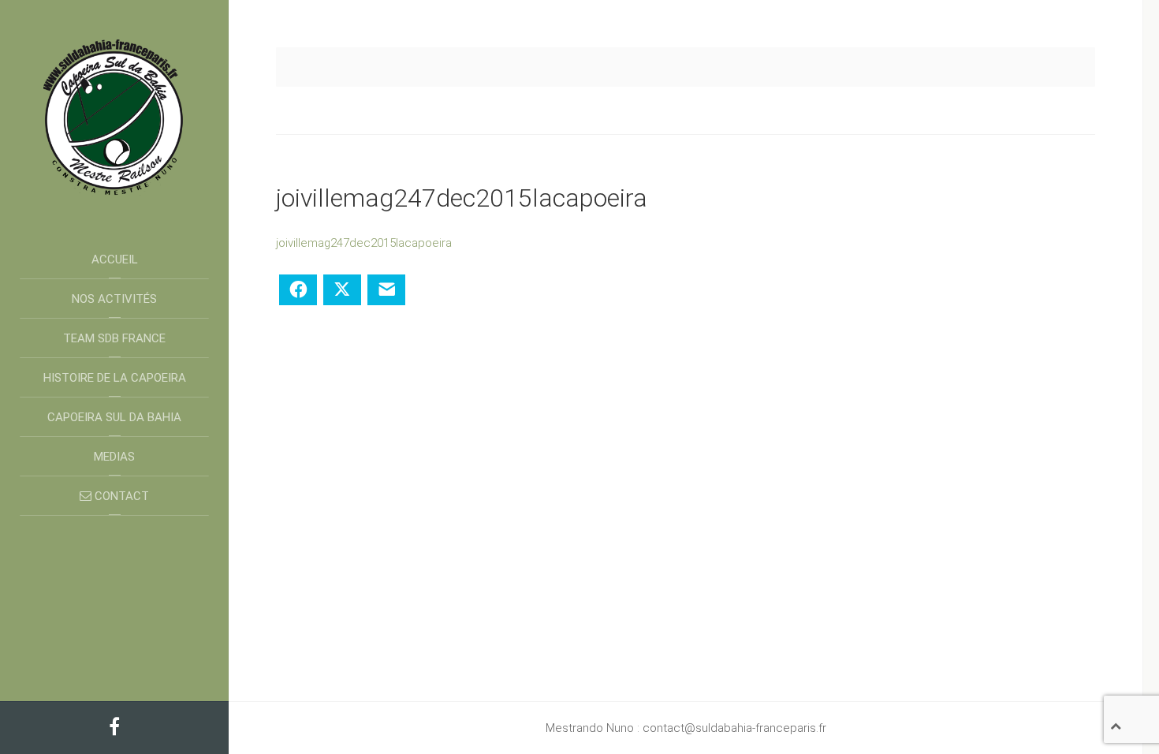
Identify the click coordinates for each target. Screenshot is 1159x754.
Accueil (114, 259)
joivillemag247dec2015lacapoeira (364, 243)
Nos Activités (114, 299)
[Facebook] (114, 729)
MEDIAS (114, 457)
